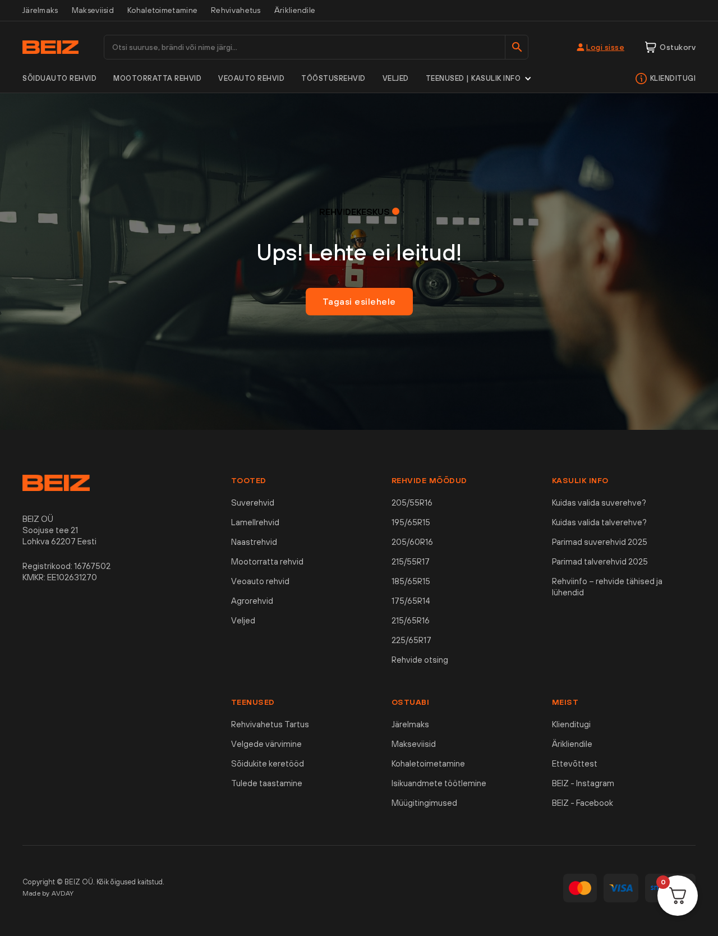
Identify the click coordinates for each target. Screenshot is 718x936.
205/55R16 (412, 502)
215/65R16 (411, 620)
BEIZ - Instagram (583, 783)
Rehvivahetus (236, 10)
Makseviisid (93, 10)
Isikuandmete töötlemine (439, 783)
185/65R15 (411, 581)
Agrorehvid (252, 600)
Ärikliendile (295, 10)
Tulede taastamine (266, 783)
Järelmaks (40, 10)
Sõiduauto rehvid (59, 78)
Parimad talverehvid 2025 (600, 561)
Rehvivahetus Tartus (270, 724)
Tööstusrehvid (333, 78)
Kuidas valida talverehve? (599, 522)
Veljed (396, 78)
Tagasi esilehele (359, 301)
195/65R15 (411, 522)
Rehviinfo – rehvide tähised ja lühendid (607, 586)
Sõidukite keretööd (267, 763)
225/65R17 (411, 640)
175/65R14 (411, 600)
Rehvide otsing (420, 659)
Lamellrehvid (255, 522)
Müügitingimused (424, 802)
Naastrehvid (254, 542)
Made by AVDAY (48, 893)
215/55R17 (411, 561)
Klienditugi (673, 78)
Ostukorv (678, 47)
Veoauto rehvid (251, 78)
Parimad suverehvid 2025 (599, 542)
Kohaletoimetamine (162, 10)
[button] (479, 78)
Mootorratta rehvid (157, 78)
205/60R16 (412, 542)
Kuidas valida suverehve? (599, 502)
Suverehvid (252, 502)
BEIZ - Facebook (582, 802)
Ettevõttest (574, 763)
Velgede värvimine (266, 744)
